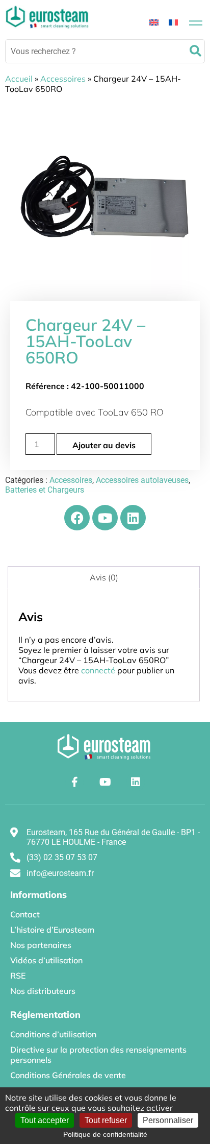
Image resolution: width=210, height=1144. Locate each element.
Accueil (19, 79)
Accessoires (63, 79)
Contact (25, 914)
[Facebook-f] (74, 782)
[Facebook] (77, 517)
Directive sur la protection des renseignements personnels (98, 1054)
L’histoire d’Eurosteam (52, 929)
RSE (17, 975)
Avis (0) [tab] (104, 577)
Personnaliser (168, 1120)
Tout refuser (106, 1120)
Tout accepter (44, 1120)
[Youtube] (105, 517)
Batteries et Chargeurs (44, 490)
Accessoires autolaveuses (142, 480)
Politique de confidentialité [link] (105, 1134)
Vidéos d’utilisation (46, 960)
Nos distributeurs (42, 991)
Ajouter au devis (104, 445)
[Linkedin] (133, 517)
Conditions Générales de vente (68, 1075)
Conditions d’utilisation (53, 1034)
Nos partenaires (40, 945)
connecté (98, 670)
